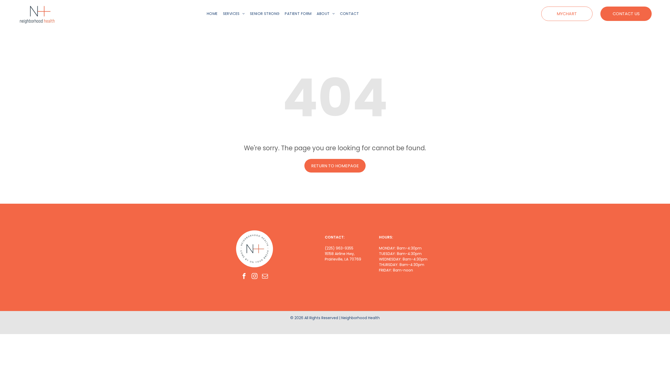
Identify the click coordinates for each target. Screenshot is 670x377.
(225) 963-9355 (339, 248)
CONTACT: (335, 237)
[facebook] (244, 276)
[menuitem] (212, 13)
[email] (265, 276)
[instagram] (254, 276)
